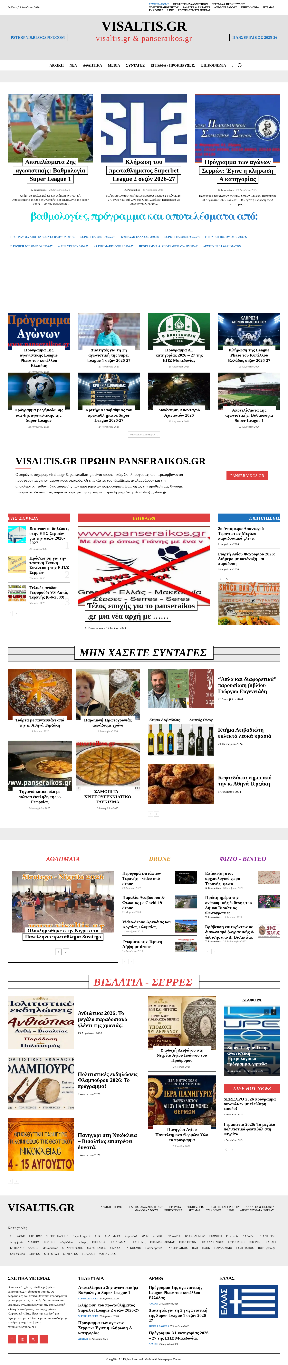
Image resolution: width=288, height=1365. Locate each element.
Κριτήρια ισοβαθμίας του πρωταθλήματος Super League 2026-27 (108, 415)
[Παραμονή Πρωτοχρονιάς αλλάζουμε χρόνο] (108, 694)
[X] (33, 1339)
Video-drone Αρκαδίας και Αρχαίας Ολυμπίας (146, 924)
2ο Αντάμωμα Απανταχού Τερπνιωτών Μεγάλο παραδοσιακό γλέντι (241, 533)
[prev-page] (10, 613)
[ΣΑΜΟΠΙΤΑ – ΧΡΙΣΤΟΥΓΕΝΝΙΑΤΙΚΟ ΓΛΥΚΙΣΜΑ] (108, 765)
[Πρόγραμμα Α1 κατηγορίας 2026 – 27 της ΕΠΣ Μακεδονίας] (179, 331)
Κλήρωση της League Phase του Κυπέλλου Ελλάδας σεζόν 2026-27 (249, 355)
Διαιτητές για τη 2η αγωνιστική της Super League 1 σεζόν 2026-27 (108, 355)
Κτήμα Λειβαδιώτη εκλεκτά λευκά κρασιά (244, 733)
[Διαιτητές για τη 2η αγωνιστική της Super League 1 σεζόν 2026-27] (109, 331)
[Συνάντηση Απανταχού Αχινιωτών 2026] (179, 391)
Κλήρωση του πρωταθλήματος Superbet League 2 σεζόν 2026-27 (144, 170)
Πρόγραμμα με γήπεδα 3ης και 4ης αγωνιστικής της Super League (38, 415)
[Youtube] (44, 1339)
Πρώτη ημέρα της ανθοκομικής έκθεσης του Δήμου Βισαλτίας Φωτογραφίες (228, 905)
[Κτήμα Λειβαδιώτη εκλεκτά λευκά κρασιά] (181, 736)
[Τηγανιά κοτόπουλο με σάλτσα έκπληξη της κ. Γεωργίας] (40, 765)
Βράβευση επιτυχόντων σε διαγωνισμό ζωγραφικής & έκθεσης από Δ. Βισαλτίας (229, 932)
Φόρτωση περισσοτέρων (142, 434)
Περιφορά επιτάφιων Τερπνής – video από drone (141, 878)
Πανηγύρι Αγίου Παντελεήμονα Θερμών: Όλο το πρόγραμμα (181, 1134)
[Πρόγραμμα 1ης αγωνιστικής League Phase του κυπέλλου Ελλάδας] (39, 331)
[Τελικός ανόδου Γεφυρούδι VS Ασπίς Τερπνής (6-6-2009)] (17, 593)
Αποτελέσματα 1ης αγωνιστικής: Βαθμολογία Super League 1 (249, 415)
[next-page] (16, 613)
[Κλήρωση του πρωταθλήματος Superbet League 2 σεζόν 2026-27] (144, 128)
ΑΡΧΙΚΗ (83, 1338)
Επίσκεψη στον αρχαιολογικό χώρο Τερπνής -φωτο (222, 878)
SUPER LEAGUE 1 (88, 1298)
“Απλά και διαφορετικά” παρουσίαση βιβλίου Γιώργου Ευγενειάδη (247, 685)
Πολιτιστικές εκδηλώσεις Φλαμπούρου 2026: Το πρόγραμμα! (108, 1080)
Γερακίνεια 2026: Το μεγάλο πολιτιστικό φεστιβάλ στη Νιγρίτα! (249, 1129)
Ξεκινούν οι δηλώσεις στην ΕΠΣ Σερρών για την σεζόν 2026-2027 (49, 535)
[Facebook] (12, 1339)
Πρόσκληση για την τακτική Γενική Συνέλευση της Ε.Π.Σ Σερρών (49, 565)
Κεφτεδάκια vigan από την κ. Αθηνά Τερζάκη (245, 781)
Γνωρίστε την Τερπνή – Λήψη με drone (144, 944)
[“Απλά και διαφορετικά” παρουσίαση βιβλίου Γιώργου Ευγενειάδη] (181, 688)
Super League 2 (88, 1316)
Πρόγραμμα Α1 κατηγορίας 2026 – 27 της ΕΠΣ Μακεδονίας (179, 355)
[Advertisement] (144, 286)
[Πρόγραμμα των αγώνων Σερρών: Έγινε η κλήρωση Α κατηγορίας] (237, 128)
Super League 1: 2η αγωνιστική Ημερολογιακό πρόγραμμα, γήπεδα (247, 1055)
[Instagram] (22, 1339)
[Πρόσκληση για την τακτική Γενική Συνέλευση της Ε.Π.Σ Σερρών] (17, 564)
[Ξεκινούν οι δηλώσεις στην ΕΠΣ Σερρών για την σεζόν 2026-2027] (17, 534)
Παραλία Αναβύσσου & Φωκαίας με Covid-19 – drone (143, 902)
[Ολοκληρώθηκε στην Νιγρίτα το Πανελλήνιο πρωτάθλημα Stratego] (63, 902)
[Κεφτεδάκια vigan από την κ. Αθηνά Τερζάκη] (181, 784)
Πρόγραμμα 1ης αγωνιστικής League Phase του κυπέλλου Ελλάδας (39, 358)
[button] (239, 65)
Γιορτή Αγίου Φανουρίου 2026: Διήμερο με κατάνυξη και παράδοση (246, 559)
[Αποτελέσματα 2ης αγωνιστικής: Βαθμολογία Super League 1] (50, 128)
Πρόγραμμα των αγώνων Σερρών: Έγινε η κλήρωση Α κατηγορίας (237, 170)
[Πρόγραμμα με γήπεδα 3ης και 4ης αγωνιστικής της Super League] (39, 391)
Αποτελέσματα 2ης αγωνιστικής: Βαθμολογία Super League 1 (50, 170)
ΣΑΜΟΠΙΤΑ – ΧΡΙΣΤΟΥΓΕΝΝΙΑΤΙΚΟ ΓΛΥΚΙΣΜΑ (107, 796)
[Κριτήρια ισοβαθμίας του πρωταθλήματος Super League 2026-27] (109, 391)
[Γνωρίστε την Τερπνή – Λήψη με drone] (186, 945)
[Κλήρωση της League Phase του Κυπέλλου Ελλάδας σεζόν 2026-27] (249, 331)
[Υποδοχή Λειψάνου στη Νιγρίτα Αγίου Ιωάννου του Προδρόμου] (182, 1023)
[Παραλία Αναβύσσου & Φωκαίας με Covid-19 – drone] (186, 901)
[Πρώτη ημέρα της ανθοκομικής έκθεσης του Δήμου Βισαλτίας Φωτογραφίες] (269, 901)
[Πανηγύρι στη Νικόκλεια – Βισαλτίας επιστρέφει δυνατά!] (41, 1144)
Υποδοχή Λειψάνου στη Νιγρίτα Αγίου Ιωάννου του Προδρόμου (182, 1055)
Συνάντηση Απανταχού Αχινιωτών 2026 (179, 412)
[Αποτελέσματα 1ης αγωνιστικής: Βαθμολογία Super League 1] (249, 391)
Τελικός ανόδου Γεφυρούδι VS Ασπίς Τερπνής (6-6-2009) (48, 592)
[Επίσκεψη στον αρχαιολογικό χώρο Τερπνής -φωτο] (269, 877)
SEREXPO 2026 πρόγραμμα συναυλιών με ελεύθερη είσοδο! (250, 1104)
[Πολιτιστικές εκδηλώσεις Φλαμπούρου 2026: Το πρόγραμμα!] (41, 1083)
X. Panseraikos (38, 189)
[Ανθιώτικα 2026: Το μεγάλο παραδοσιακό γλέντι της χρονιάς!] (41, 1022)
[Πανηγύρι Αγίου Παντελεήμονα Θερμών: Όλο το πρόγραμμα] (182, 1102)
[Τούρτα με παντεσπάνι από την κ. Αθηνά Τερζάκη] (40, 694)
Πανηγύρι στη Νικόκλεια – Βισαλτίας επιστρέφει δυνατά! (107, 1141)
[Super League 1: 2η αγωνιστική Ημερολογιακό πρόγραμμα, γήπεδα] (252, 1041)
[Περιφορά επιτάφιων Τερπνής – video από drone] (186, 877)
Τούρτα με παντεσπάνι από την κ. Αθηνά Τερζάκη (39, 723)
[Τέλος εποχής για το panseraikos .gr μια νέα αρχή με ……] (144, 565)
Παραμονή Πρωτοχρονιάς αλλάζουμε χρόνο (107, 723)
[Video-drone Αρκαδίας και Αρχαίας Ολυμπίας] (186, 926)
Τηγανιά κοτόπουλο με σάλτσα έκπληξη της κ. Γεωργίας (39, 796)
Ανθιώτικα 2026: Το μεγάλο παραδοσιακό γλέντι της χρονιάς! (102, 1019)
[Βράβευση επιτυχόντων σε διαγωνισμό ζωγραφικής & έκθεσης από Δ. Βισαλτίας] (269, 931)
